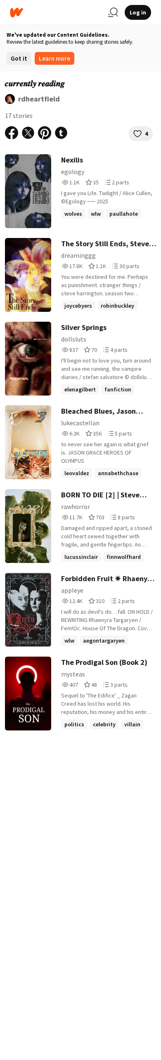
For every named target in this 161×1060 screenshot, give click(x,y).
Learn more (54, 58)
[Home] (56, 12)
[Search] (113, 12)
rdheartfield (39, 99)
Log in (138, 12)
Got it (19, 58)
